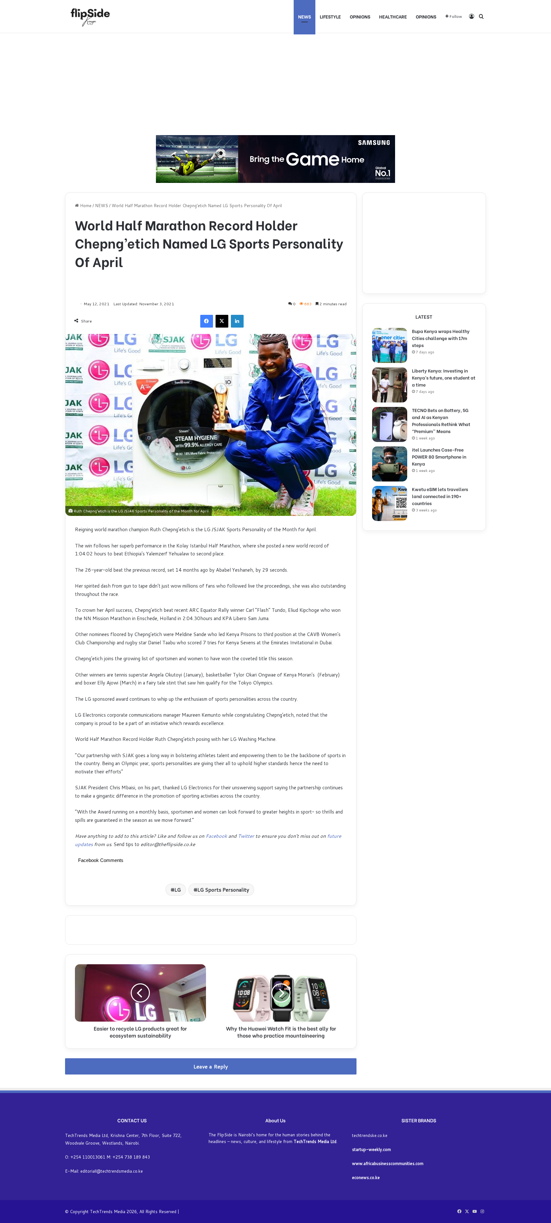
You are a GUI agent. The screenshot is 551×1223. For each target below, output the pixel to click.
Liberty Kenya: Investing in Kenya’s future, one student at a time (443, 377)
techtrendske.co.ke (369, 1135)
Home (85, 205)
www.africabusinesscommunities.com (387, 1163)
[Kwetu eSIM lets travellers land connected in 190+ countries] (389, 503)
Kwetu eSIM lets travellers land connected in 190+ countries (440, 496)
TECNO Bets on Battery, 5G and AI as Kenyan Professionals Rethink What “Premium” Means (441, 420)
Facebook (217, 836)
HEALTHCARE (393, 16)
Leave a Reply (210, 1066)
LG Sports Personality (223, 889)
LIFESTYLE (330, 16)
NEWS (304, 16)
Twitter (246, 836)
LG (177, 889)
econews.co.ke (366, 1177)
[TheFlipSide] (89, 16)
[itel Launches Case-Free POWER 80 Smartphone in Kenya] (389, 463)
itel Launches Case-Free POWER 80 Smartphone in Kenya (439, 456)
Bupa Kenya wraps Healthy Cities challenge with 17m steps (441, 338)
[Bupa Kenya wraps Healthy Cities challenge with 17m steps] (389, 345)
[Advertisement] (275, 84)
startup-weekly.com (371, 1149)
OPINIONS (360, 16)
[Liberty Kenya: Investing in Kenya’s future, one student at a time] (389, 384)
